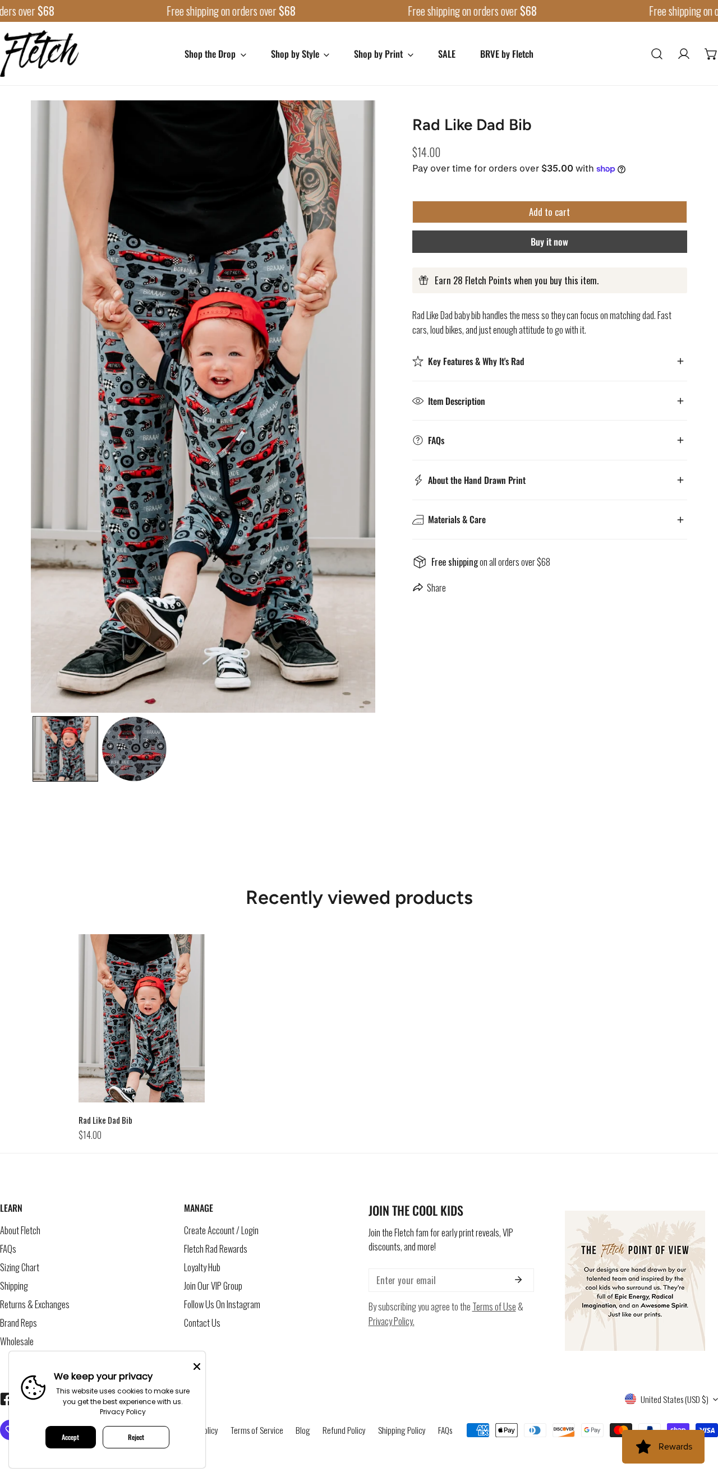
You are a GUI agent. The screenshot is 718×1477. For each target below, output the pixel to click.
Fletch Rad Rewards (215, 1249)
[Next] (329, 408)
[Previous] (76, 408)
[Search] (656, 53)
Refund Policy (344, 1430)
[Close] (196, 1365)
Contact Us (202, 1323)
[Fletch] (39, 53)
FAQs (8, 1249)
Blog (303, 1430)
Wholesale (17, 1342)
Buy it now (549, 241)
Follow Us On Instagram (222, 1305)
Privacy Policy (123, 1411)
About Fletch (20, 1231)
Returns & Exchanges (35, 1305)
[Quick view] (184, 1090)
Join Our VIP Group (213, 1286)
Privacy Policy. (392, 1321)
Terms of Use (494, 1307)
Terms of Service (257, 1430)
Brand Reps (18, 1323)
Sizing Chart (19, 1268)
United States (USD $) (674, 1399)
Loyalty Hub (202, 1268)
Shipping (14, 1286)
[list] (203, 406)
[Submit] (518, 1279)
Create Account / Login (221, 1231)
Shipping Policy (402, 1430)
